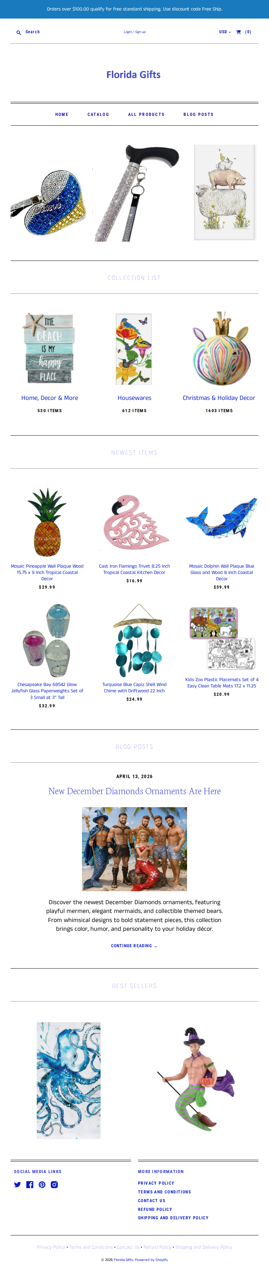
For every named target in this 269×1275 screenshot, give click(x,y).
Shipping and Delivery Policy (173, 1217)
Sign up (140, 31)
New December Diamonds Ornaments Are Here (134, 790)
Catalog (98, 114)
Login (127, 31)
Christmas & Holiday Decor (219, 398)
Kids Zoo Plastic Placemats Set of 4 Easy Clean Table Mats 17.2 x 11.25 (221, 683)
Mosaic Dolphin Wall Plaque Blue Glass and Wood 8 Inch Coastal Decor (221, 572)
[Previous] (18, 193)
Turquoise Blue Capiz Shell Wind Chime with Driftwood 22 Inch (134, 687)
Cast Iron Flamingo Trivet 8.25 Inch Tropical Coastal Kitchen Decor (134, 569)
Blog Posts (199, 114)
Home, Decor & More (49, 398)
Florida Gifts (123, 1260)
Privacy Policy (156, 1183)
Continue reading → (134, 945)
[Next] (250, 193)
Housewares (134, 398)
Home (62, 114)
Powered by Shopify (151, 1260)
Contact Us (151, 1200)
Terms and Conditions (164, 1192)
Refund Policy (155, 1209)
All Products (146, 114)
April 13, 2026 (134, 776)
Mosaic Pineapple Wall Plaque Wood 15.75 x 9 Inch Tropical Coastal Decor (47, 572)
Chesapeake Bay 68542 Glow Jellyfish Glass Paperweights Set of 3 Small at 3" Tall (47, 691)
